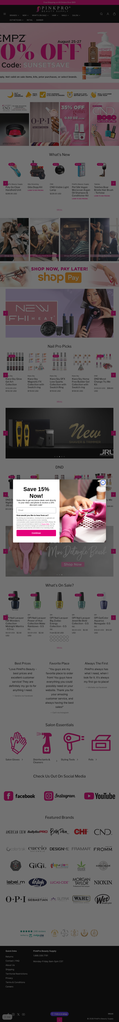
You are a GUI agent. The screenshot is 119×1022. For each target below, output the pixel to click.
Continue (36, 533)
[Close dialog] (103, 482)
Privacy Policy (45, 524)
